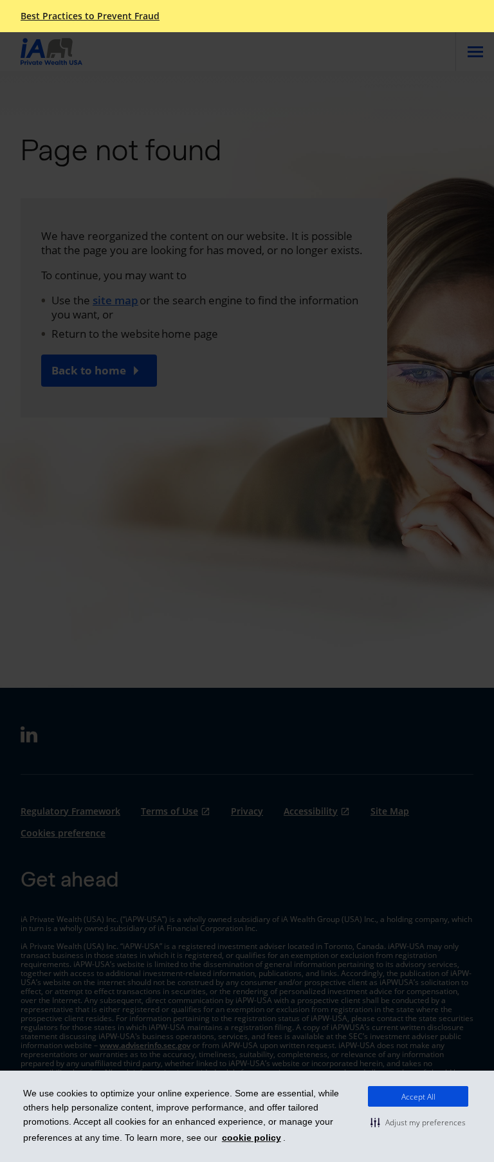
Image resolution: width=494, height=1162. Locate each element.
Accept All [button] (418, 1096)
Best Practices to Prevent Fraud (90, 16)
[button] (418, 1122)
